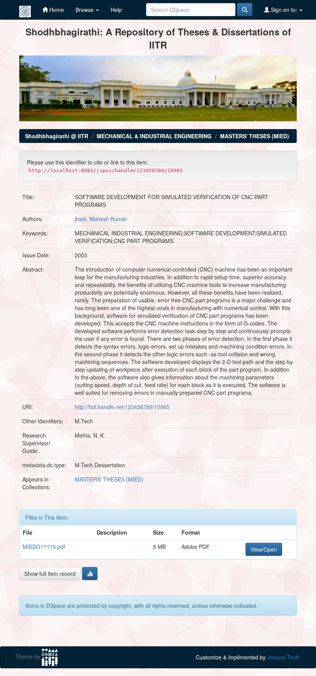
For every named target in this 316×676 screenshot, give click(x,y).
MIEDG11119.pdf (44, 546)
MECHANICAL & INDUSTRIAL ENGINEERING (154, 136)
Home (56, 9)
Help (116, 9)
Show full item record (50, 573)
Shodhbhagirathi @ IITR (56, 136)
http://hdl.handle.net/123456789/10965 (122, 407)
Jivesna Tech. (284, 657)
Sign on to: (284, 9)
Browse (85, 9)
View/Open (263, 549)
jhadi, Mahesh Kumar (101, 219)
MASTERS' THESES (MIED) (254, 136)
